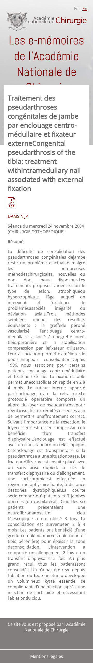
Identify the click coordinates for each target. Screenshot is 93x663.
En (84, 8)
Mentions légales (46, 656)
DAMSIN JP (18, 216)
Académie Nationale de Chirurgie (55, 627)
